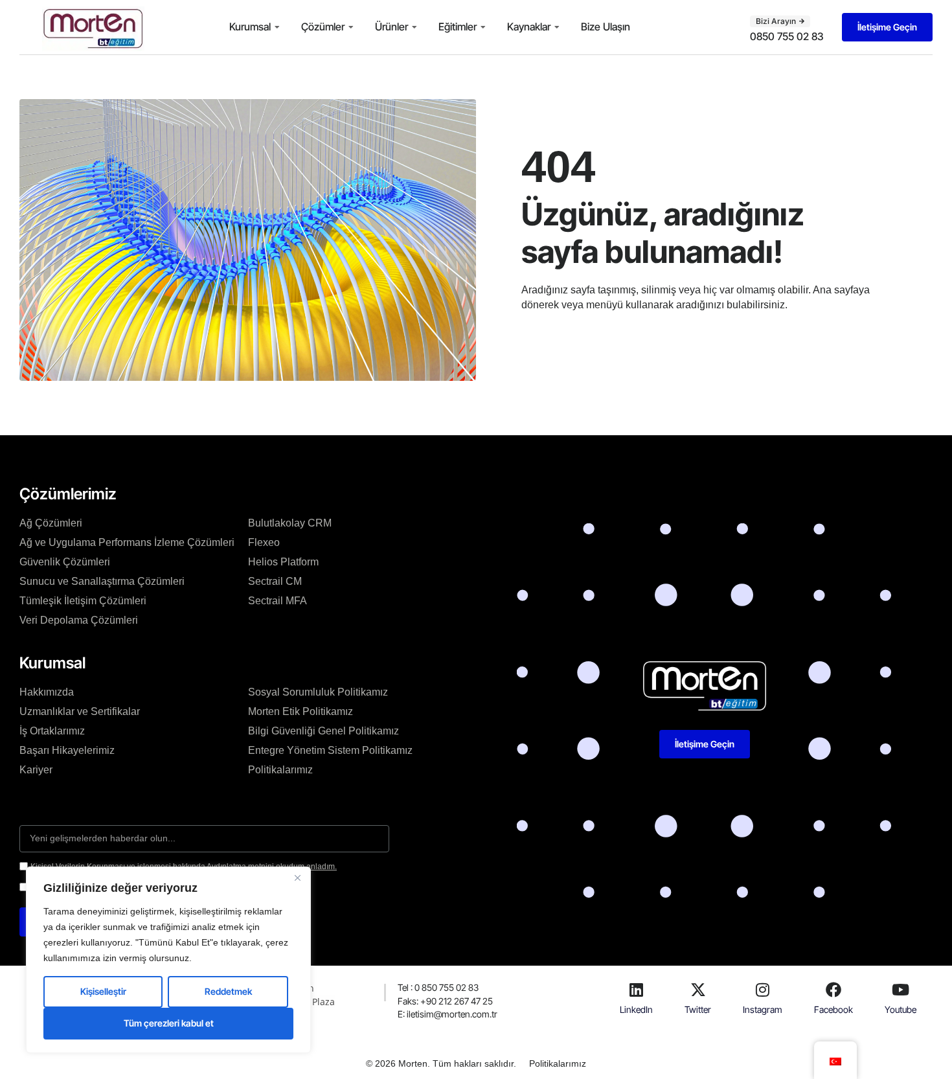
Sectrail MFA (277, 600)
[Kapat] (297, 877)
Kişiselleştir (103, 991)
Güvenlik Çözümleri (64, 561)
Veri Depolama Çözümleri (78, 620)
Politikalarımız (280, 769)
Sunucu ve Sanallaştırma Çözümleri (102, 581)
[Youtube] (901, 989)
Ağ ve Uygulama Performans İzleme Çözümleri (126, 542)
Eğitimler (457, 26)
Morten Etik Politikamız (300, 711)
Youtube (900, 1009)
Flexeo (264, 542)
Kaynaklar (528, 26)
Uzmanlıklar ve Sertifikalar (79, 711)
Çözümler (323, 26)
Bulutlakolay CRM (290, 522)
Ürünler (391, 26)
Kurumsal (250, 26)
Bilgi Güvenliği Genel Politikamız (323, 730)
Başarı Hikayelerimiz (67, 750)
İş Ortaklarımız (52, 730)
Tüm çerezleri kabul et (169, 1022)
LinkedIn (636, 1009)
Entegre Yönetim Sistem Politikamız (330, 750)
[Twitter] (698, 989)
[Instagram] (763, 989)
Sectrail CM (275, 581)
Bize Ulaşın (605, 26)
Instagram (762, 1009)
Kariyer (35, 769)
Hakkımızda (46, 692)
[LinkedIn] (636, 989)
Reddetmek (228, 991)
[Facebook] (833, 989)
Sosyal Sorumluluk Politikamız (318, 692)
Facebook (833, 1009)
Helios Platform (283, 561)
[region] (168, 960)
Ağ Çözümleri (50, 522)
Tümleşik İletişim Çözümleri (82, 600)
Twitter (698, 1009)
